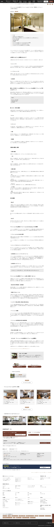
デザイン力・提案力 (5, 501)
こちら (9, 445)
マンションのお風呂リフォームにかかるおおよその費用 (22, 42)
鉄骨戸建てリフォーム (18, 480)
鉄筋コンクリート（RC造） (6, 488)
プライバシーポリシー (6, 507)
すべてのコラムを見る (27, 382)
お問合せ (51, 1)
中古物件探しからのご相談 (43, 500)
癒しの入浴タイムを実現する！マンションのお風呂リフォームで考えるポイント (25, 37)
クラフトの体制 (5, 500)
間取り (3, 492)
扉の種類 (14, 41)
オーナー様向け (30, 493)
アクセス (4, 506)
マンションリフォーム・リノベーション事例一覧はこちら (19, 348)
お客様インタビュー (30, 501)
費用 (3, 493)
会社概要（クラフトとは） (6, 499)
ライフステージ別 (42, 493)
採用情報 (45, 1)
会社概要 (4, 497)
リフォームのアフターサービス (19, 500)
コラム (16, 11)
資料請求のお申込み (42, 501)
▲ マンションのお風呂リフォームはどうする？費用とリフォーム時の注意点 (41, 472)
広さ (15, 493)
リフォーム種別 (17, 492)
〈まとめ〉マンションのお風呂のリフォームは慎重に (21, 45)
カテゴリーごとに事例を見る (7, 490)
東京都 (4, 454)
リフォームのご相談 (42, 499)
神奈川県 (7, 454)
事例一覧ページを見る (27, 409)
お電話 (11, 437)
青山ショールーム (17, 504)
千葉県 (4, 455)
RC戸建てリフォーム (18, 481)
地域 (28, 492)
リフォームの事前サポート (18, 499)
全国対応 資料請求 (42, 509)
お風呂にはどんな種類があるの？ (18, 36)
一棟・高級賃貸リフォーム (6, 480)
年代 (40, 492)
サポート (16, 497)
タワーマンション (17, 488)
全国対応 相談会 (42, 508)
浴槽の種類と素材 (15, 40)
